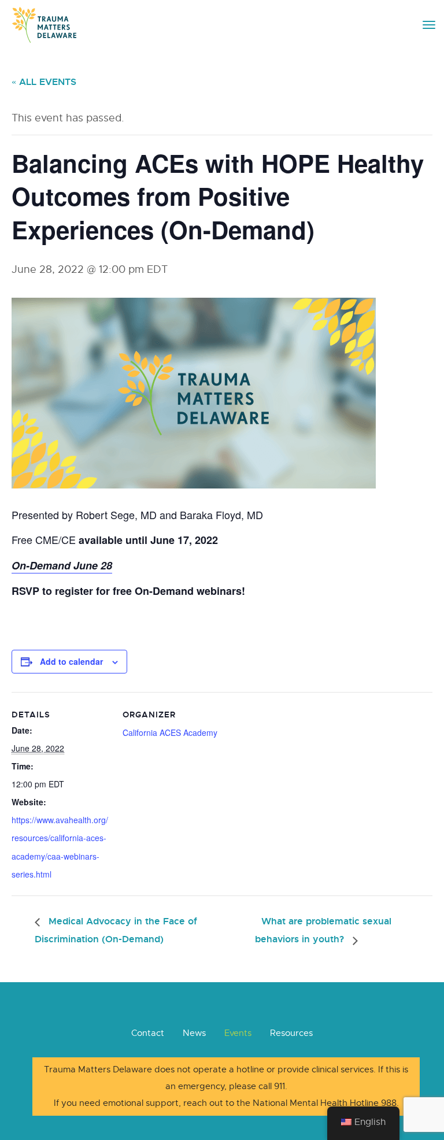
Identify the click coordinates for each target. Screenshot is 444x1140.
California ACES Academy (170, 732)
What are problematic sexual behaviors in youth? (323, 930)
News (194, 1033)
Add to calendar (71, 661)
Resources (291, 1033)
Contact (147, 1033)
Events (237, 1033)
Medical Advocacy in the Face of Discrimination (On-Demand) (116, 930)
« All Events (44, 82)
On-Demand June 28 (62, 565)
